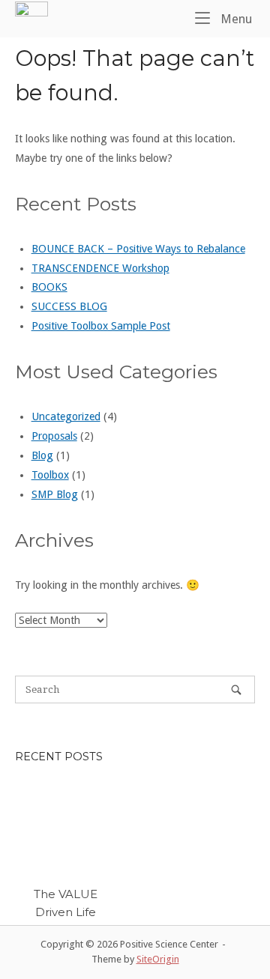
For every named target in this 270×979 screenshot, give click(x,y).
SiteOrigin (157, 959)
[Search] (236, 689)
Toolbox (50, 475)
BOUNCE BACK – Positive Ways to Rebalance (138, 249)
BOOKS (50, 287)
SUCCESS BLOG (69, 306)
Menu (235, 18)
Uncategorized (66, 416)
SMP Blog (55, 494)
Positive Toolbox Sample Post (101, 326)
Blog (42, 455)
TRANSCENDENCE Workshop (101, 268)
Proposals (54, 436)
